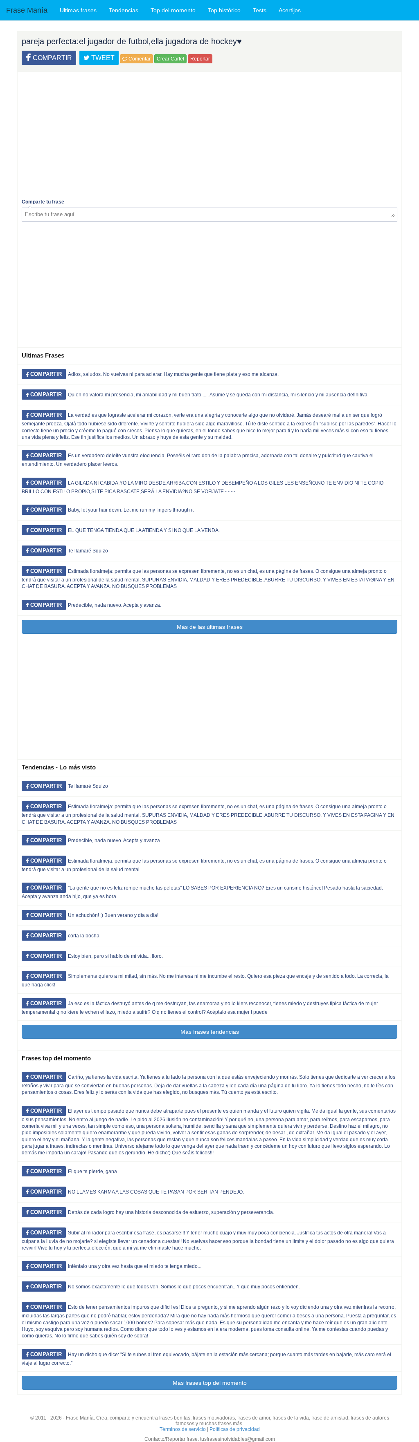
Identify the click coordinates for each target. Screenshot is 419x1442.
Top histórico (224, 10)
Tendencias (123, 10)
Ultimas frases (78, 10)
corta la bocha (83, 936)
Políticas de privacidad (235, 1429)
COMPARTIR (51, 57)
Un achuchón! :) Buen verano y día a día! (113, 915)
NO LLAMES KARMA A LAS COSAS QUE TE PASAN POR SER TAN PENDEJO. (156, 1192)
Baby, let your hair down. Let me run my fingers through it (131, 510)
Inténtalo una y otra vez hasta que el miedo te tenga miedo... (134, 1266)
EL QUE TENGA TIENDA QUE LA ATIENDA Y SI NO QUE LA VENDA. (144, 530)
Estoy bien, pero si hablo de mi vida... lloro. (115, 956)
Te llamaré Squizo (88, 551)
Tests (259, 10)
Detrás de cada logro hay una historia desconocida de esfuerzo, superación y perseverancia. (171, 1212)
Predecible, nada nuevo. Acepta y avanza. (114, 605)
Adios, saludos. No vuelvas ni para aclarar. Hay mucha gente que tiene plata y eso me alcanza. (173, 374)
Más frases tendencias (209, 1031)
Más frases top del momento (210, 1382)
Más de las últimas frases (210, 627)
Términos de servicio (183, 1429)
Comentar (139, 59)
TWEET (102, 57)
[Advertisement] (209, 133)
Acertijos (290, 10)
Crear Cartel (170, 59)
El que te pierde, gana (92, 1171)
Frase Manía (26, 10)
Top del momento (173, 10)
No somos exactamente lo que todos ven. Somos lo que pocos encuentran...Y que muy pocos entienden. (184, 1287)
